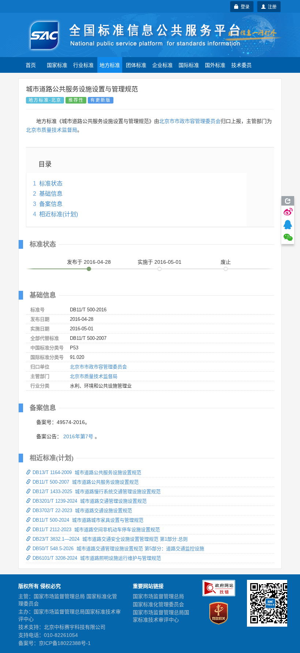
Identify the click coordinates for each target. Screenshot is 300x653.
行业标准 (83, 64)
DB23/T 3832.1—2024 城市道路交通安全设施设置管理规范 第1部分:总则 (110, 539)
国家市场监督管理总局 (158, 596)
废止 (226, 262)
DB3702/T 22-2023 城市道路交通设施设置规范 (82, 510)
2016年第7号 (78, 436)
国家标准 (57, 64)
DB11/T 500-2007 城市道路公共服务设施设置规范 (86, 482)
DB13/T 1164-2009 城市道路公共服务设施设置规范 (87, 472)
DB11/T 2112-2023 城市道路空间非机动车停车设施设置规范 (96, 529)
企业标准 (162, 64)
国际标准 (189, 64)
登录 (244, 6)
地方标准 (110, 64)
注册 (271, 6)
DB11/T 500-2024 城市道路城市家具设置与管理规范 (88, 520)
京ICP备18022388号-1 (65, 643)
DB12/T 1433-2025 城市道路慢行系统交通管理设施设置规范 (97, 491)
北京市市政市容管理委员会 (190, 121)
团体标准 (136, 64)
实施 (159, 262)
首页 (31, 64)
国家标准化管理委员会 (158, 604)
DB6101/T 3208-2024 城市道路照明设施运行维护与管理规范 (97, 558)
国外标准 (215, 64)
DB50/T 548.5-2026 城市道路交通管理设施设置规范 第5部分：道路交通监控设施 (118, 548)
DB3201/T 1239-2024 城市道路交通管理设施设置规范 (90, 501)
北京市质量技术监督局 (51, 130)
